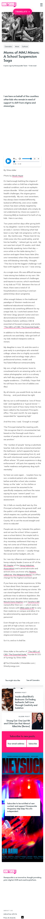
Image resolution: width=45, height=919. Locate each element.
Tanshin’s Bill (33, 601)
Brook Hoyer (17, 175)
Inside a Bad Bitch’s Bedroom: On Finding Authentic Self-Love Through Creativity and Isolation (26, 702)
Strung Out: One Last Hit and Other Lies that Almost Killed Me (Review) (17, 723)
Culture (25, 46)
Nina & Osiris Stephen (13, 601)
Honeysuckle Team (20, 66)
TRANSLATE (22, 11)
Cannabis (8, 46)
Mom (17, 46)
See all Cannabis (33, 680)
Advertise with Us (10, 914)
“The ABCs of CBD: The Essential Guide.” (22, 327)
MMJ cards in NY (27, 608)
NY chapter (8, 565)
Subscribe (33, 743)
